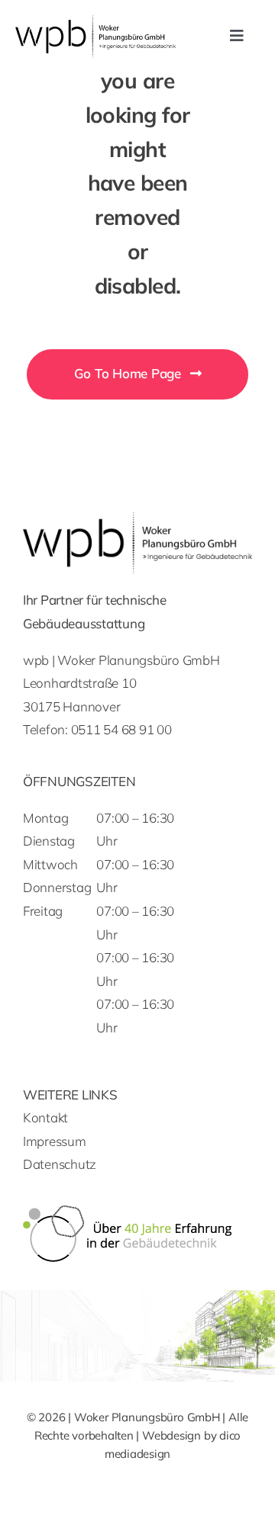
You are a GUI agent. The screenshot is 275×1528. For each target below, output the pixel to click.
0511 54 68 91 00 (121, 729)
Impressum (54, 1141)
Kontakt (45, 1117)
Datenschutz (59, 1164)
